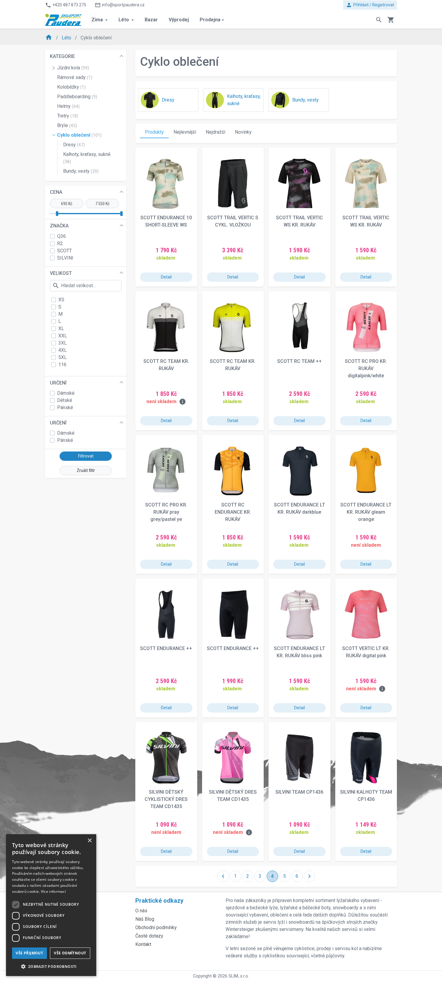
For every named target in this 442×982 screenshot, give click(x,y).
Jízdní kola (73, 68)
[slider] (57, 213)
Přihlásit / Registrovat (370, 5)
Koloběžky (71, 87)
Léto (67, 38)
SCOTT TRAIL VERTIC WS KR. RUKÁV (299, 221)
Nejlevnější (184, 132)
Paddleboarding (77, 96)
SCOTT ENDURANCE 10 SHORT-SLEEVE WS (166, 221)
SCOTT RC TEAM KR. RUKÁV (166, 364)
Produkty (154, 132)
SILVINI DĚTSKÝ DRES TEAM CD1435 (233, 795)
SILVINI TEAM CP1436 (299, 792)
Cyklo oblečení (79, 135)
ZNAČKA (59, 226)
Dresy (74, 144)
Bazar (151, 20)
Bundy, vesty (81, 171)
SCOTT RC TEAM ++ (299, 361)
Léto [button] (124, 20)
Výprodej (179, 20)
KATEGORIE (62, 56)
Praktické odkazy (159, 900)
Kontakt (143, 944)
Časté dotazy (149, 936)
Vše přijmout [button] (29, 953)
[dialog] (51, 905)
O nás (141, 911)
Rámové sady (74, 77)
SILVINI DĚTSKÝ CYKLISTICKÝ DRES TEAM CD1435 (166, 799)
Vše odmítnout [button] (70, 953)
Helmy (68, 106)
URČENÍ (58, 383)
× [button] (89, 840)
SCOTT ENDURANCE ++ (166, 648)
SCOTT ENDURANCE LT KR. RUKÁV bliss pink (299, 652)
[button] (51, 966)
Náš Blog (144, 919)
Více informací (53, 891)
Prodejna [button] (210, 20)
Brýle (67, 125)
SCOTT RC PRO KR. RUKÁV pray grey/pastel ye (166, 512)
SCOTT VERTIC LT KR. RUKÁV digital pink (366, 652)
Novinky (243, 132)
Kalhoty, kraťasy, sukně (86, 157)
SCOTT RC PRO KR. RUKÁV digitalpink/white (366, 368)
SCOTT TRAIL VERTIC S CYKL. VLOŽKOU (232, 221)
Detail (166, 277)
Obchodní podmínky (156, 927)
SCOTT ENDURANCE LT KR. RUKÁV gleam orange (365, 512)
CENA (56, 192)
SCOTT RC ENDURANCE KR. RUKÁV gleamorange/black (232, 512)
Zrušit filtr (86, 470)
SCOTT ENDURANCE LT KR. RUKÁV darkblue (299, 508)
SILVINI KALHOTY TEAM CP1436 (366, 795)
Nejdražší (215, 132)
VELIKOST (61, 273)
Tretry (67, 116)
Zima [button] (97, 20)
